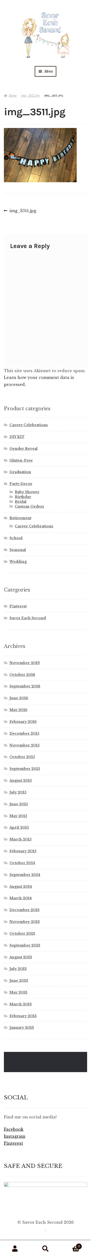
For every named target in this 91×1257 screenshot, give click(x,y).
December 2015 (24, 733)
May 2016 (18, 710)
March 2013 (20, 1004)
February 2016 (23, 721)
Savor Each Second (27, 618)
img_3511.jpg (30, 95)
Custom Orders (29, 506)
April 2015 (19, 827)
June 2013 (18, 980)
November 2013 (24, 922)
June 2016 (18, 698)
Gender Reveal (23, 448)
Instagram (14, 1136)
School (16, 538)
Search (45, 1249)
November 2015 (24, 745)
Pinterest (18, 606)
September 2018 (24, 686)
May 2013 (18, 992)
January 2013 (21, 1027)
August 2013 (20, 957)
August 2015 (20, 780)
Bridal (20, 501)
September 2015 (24, 768)
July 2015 (17, 792)
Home (13, 95)
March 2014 (20, 898)
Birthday (23, 497)
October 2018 (22, 674)
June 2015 (18, 804)
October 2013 (22, 933)
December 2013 (24, 910)
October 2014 (22, 863)
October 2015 (22, 757)
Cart (70, 1245)
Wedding (18, 561)
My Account (15, 1249)
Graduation (20, 472)
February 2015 (22, 851)
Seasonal (17, 550)
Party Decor (20, 484)
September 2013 (24, 945)
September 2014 (24, 875)
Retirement (20, 518)
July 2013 (18, 969)
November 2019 (24, 663)
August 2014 (20, 886)
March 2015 (20, 839)
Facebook (13, 1129)
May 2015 (18, 816)
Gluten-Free (21, 460)
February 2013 (23, 1016)
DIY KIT (17, 437)
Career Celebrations (28, 425)
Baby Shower (27, 492)
